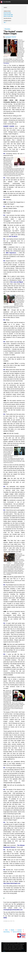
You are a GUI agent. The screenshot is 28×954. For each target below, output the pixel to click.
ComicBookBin (7, 2)
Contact (19, 930)
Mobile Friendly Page (8, 16)
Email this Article (7, 12)
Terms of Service (17, 932)
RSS (6, 930)
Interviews (7, 29)
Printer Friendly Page (8, 14)
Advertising (6, 932)
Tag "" (5, 22)
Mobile (12, 930)
